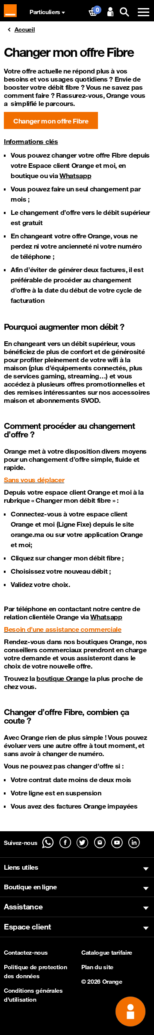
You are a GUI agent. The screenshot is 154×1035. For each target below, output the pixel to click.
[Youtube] (117, 842)
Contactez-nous (26, 952)
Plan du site (97, 967)
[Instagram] (100, 842)
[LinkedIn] (134, 842)
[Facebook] (65, 842)
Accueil (25, 29)
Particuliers (45, 12)
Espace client (27, 926)
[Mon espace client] (110, 12)
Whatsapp (75, 175)
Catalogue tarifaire (106, 952)
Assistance (23, 906)
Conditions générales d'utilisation (33, 995)
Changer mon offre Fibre (51, 121)
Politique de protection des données (35, 971)
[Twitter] (82, 842)
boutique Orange (62, 678)
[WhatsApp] (47, 842)
